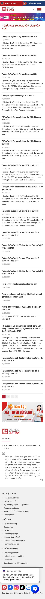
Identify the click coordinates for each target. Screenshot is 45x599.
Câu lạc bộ (8, 559)
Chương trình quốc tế (12, 537)
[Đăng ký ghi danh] (22, 412)
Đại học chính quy (10, 523)
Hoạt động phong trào (12, 553)
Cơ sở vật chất (9, 515)
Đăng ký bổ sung (10, 3)
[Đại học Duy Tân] (10, 431)
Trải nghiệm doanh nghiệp (14, 556)
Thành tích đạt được (11, 508)
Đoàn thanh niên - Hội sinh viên (15, 563)
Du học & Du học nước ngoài (14, 540)
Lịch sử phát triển (10, 501)
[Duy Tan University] (13, 9)
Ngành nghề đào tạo (11, 544)
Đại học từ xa (9, 530)
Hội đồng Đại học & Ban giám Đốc (16, 504)
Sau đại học (8, 527)
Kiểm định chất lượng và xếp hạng (16, 511)
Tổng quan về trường (11, 498)
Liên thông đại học (11, 534)
